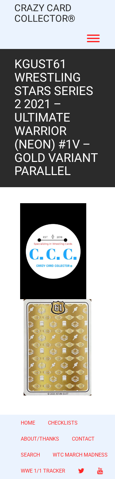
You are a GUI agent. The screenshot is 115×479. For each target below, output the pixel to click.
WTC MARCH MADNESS (80, 455)
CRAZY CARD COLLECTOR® (44, 13)
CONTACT (83, 439)
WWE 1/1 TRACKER (43, 471)
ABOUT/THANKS (40, 439)
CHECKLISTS (63, 423)
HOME (28, 423)
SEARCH (30, 455)
